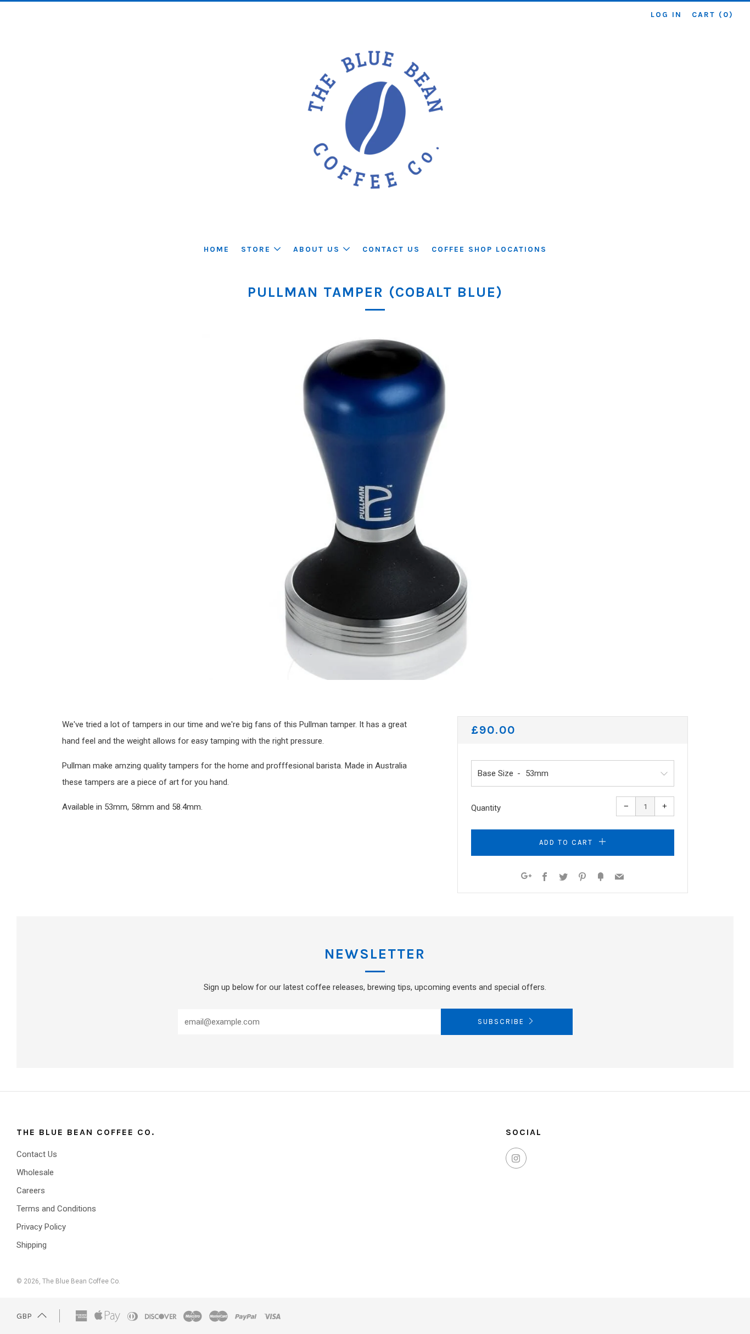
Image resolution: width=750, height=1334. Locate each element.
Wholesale (35, 1172)
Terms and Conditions (56, 1209)
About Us (316, 249)
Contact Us (391, 249)
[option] (375, 507)
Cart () (713, 14)
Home (217, 249)
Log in (666, 14)
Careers (30, 1190)
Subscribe (501, 1021)
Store (256, 249)
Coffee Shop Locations (489, 249)
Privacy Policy (41, 1227)
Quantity (486, 808)
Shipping (31, 1245)
